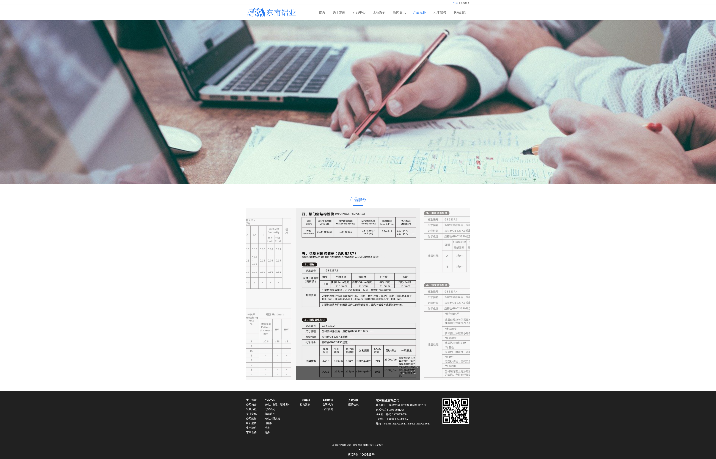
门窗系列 (270, 409)
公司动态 (328, 404)
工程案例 (379, 12)
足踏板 (268, 423)
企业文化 (251, 414)
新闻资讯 (399, 12)
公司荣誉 (251, 418)
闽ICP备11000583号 (361, 454)
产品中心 (359, 12)
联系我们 (459, 12)
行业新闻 (328, 409)
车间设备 (251, 432)
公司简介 (251, 404)
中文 (455, 2)
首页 (322, 12)
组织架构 (251, 423)
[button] (414, 370)
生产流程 (251, 427)
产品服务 (419, 12)
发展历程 (251, 409)
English (465, 2)
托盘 (267, 427)
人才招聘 (439, 12)
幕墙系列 (270, 414)
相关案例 (305, 404)
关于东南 (339, 12)
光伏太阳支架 (272, 418)
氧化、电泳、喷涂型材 (278, 404)
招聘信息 (353, 404)
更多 (267, 432)
